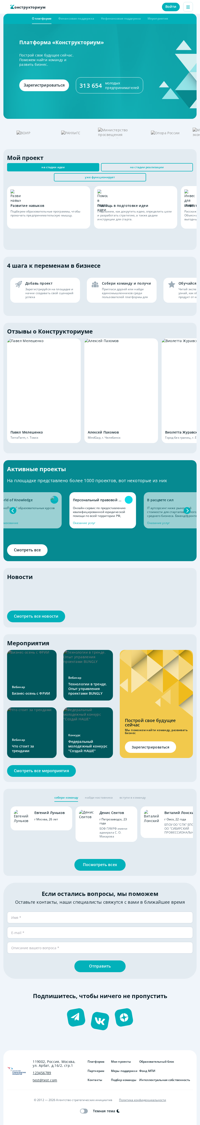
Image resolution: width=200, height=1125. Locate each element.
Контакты (95, 1080)
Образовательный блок (156, 1062)
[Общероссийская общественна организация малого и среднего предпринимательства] (165, 133)
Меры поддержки (123, 1071)
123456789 (42, 1073)
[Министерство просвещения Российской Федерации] (118, 133)
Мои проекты (121, 1062)
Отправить (100, 966)
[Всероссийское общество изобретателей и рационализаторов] (23, 133)
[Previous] (13, 510)
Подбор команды (123, 1080)
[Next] (187, 510)
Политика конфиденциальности (142, 1100)
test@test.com (45, 1080)
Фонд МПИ (147, 1071)
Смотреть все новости (36, 616)
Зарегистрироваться (44, 85)
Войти (171, 6)
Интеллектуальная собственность (164, 1080)
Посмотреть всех (100, 864)
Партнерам (96, 1071)
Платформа (96, 1062)
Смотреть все (27, 550)
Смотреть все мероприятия (41, 770)
